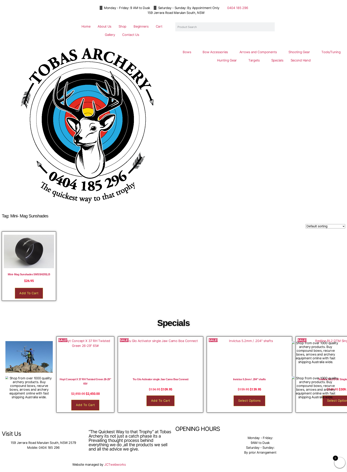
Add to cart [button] (28, 293)
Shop (122, 26)
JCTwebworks (115, 464)
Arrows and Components (258, 52)
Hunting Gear (227, 60)
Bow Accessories (215, 52)
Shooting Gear (299, 52)
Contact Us (130, 35)
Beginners (141, 26)
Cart (159, 26)
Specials (277, 60)
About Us (104, 26)
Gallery (110, 35)
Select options (249, 400)
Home (86, 26)
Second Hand (301, 60)
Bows (187, 52)
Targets (254, 60)
